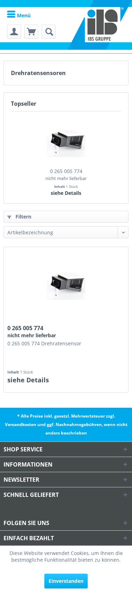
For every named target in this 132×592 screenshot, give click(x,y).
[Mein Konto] (14, 32)
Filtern (22, 216)
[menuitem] (19, 15)
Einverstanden (66, 581)
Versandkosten (20, 424)
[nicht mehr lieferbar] (66, 139)
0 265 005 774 (66, 174)
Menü (23, 15)
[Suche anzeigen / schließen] (49, 32)
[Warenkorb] (31, 32)
